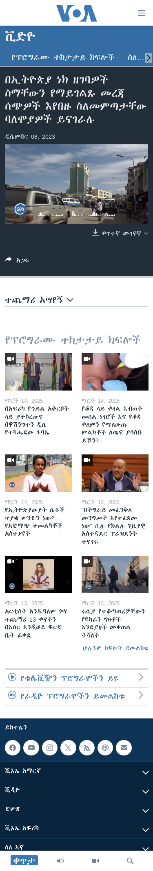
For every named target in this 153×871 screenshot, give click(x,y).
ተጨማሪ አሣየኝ (36, 300)
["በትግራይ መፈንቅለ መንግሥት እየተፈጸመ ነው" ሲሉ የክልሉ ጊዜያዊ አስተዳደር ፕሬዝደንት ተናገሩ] (115, 473)
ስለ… (136, 57)
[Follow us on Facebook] (12, 747)
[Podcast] (105, 747)
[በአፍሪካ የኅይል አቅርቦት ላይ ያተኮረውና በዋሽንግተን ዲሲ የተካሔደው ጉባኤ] (38, 372)
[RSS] (87, 747)
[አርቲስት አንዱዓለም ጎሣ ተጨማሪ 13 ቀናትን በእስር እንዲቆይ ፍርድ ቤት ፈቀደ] (38, 574)
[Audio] (60, 861)
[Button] (17, 261)
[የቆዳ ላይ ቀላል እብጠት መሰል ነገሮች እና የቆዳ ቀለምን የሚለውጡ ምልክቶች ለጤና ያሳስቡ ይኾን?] (115, 372)
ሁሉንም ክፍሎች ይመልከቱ (115, 648)
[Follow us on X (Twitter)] (68, 747)
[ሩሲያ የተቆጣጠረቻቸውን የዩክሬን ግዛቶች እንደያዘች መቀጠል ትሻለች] (115, 574)
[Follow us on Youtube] (31, 747)
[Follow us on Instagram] (50, 747)
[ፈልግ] (130, 861)
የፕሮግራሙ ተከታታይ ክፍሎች (63, 57)
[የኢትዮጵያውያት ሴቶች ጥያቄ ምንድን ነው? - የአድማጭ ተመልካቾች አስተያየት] (38, 473)
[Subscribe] (123, 747)
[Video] (95, 861)
